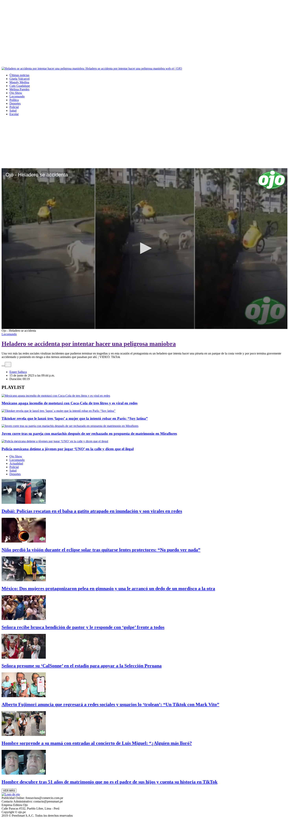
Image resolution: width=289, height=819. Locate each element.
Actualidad (16, 463)
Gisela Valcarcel (19, 78)
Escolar (14, 114)
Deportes (15, 103)
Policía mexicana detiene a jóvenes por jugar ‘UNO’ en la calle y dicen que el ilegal (68, 449)
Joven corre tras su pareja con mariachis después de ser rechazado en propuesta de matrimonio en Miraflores (89, 434)
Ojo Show (15, 93)
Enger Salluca (18, 372)
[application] (144, 248)
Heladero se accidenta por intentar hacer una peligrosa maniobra (89, 343)
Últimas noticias (19, 75)
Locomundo (17, 96)
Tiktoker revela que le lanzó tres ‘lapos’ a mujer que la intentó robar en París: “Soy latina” (75, 418)
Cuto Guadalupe (19, 85)
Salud (13, 110)
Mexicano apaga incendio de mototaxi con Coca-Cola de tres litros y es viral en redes (69, 403)
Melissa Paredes (19, 89)
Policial (14, 107)
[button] (144, 248)
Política (14, 100)
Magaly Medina (19, 82)
